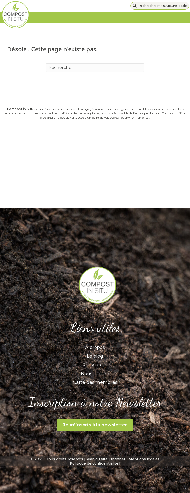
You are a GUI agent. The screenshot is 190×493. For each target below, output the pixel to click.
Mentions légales (144, 459)
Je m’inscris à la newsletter (95, 425)
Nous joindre (95, 373)
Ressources (95, 365)
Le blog (95, 356)
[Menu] (179, 17)
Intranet (118, 459)
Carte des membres (95, 382)
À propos (95, 347)
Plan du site (97, 459)
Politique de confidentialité (94, 463)
